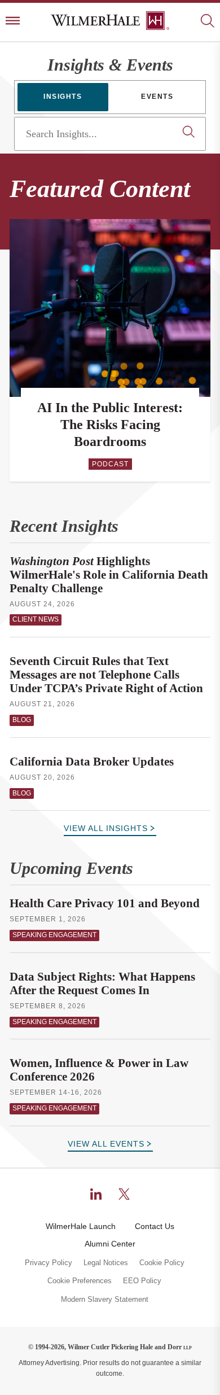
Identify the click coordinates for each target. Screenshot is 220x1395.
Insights (62, 96)
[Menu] (12, 22)
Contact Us (154, 1226)
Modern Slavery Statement (104, 1300)
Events (157, 96)
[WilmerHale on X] (124, 1194)
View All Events (106, 1143)
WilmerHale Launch (81, 1226)
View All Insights (106, 828)
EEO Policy (142, 1281)
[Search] (207, 22)
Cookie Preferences (79, 1281)
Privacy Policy (48, 1263)
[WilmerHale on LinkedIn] (96, 1194)
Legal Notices (105, 1263)
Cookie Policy (161, 1263)
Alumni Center (110, 1243)
